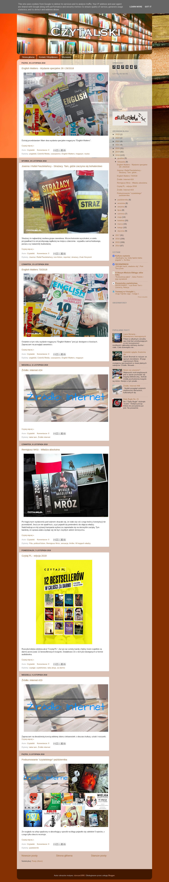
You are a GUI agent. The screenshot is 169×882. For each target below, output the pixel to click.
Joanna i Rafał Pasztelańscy (41, 257)
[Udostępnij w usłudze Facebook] (62, 150)
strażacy (74, 257)
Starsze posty (99, 855)
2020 (117, 148)
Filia (31, 543)
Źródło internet (44, 437)
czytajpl (32, 668)
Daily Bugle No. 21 (131, 399)
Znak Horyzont (85, 257)
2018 (117, 155)
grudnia (121, 158)
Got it (148, 7)
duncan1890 (79, 875)
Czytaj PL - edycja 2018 (34, 555)
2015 (117, 242)
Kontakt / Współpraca (48, 57)
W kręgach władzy (83, 543)
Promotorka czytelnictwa (126, 283)
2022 (117, 141)
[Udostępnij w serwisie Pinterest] (64, 150)
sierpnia (121, 207)
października (123, 200)
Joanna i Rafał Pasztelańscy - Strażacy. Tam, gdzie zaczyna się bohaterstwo (62, 166)
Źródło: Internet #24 (32, 370)
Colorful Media (43, 154)
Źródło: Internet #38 (131, 386)
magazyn (79, 154)
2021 (117, 145)
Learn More (136, 7)
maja (120, 217)
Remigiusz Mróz (53, 543)
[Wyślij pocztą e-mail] (54, 150)
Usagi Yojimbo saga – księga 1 (127, 294)
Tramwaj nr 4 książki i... (125, 292)
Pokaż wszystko (142, 297)
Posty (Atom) (37, 861)
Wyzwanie (66, 57)
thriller (71, 543)
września (121, 203)
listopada (122, 162)
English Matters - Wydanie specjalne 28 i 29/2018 (48, 68)
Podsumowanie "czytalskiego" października (44, 759)
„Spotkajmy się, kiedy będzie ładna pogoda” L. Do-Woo (128, 259)
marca (120, 224)
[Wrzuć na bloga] (57, 150)
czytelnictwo (41, 668)
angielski (32, 154)
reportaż (66, 257)
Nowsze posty (30, 855)
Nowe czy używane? (131, 370)
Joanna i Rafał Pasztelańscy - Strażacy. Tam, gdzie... (129, 171)
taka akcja (52, 668)
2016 (117, 239)
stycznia (121, 231)
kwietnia (121, 221)
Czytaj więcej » (28, 146)
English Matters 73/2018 (34, 269)
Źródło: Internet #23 (32, 680)
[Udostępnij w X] (59, 150)
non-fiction (58, 257)
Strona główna (28, 57)
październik (34, 848)
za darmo (61, 668)
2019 (117, 152)
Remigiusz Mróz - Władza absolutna (41, 449)
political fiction (39, 543)
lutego (120, 228)
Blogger (111, 875)
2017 (117, 235)
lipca (120, 210)
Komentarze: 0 (43, 150)
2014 (117, 246)
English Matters (68, 154)
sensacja (64, 543)
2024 (117, 134)
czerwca (121, 214)
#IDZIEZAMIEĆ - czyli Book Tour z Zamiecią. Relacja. (128, 286)
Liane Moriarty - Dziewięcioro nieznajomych (134, 335)
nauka (87, 154)
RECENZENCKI (121, 264)
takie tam (33, 437)
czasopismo (56, 154)
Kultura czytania (122, 256)
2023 (117, 138)
